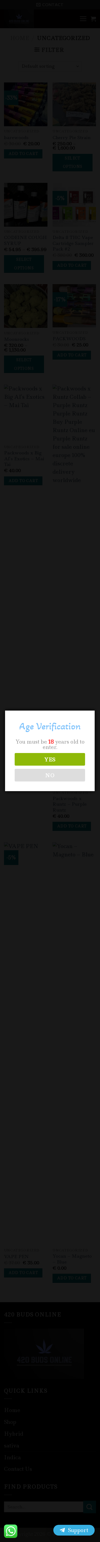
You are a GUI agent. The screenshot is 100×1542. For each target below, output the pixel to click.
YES (49, 759)
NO (49, 775)
